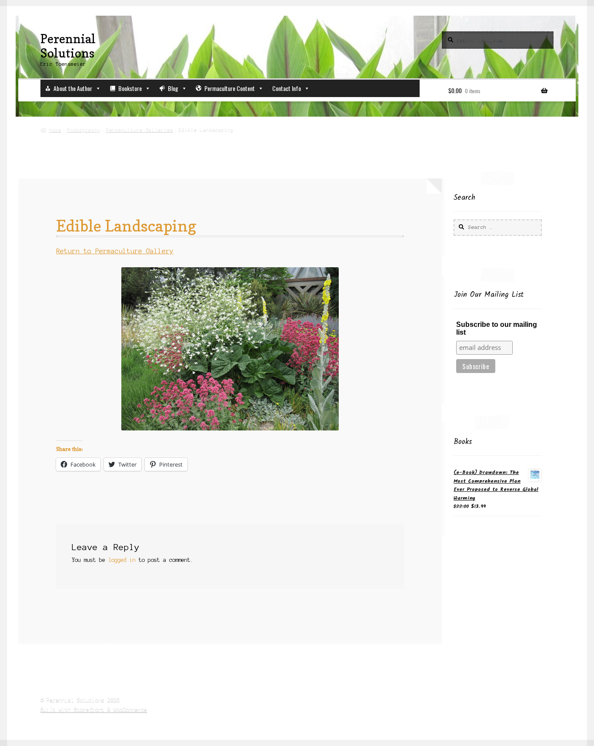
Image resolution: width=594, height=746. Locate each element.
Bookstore (130, 88)
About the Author (72, 88)
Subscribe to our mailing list (496, 328)
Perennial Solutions (68, 45)
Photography (83, 129)
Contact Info (286, 88)
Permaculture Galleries (139, 129)
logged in (122, 560)
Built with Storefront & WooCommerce (93, 709)
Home (55, 129)
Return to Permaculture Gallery (115, 251)
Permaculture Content (229, 88)
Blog (173, 88)
